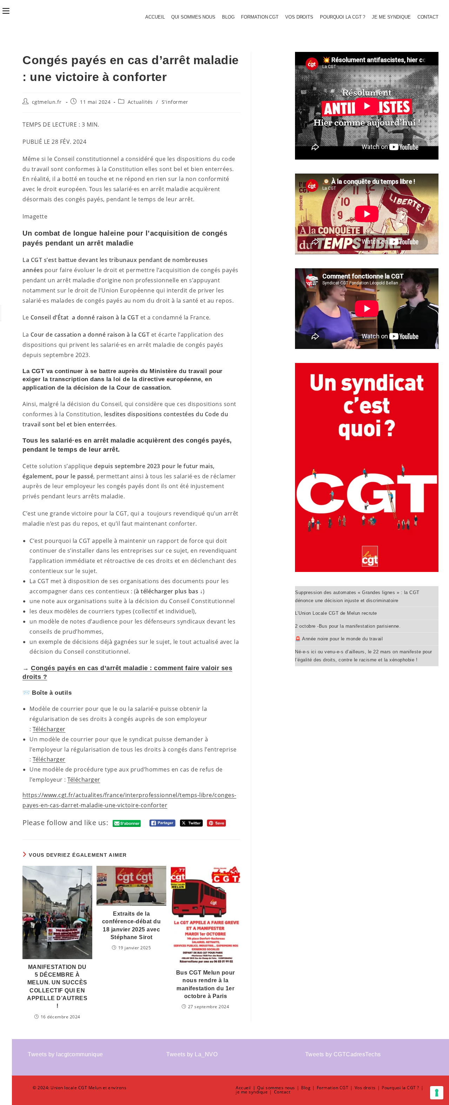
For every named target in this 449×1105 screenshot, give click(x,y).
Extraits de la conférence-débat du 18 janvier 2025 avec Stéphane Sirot (131, 925)
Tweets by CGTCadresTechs (343, 1054)
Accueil (155, 17)
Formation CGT (260, 17)
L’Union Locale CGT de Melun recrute (336, 613)
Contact (427, 17)
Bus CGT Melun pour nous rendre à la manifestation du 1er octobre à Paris (205, 984)
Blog (228, 17)
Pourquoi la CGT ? (342, 17)
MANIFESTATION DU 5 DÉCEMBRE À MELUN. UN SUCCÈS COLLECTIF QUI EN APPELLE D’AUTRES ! (57, 986)
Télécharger (49, 729)
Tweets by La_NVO (191, 1054)
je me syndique (391, 17)
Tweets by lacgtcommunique (65, 1054)
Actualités (140, 102)
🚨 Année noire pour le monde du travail (339, 638)
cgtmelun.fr (47, 102)
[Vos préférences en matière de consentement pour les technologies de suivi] (436, 1092)
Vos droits (299, 17)
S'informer (175, 102)
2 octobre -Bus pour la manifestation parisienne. (348, 626)
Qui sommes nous (193, 17)
